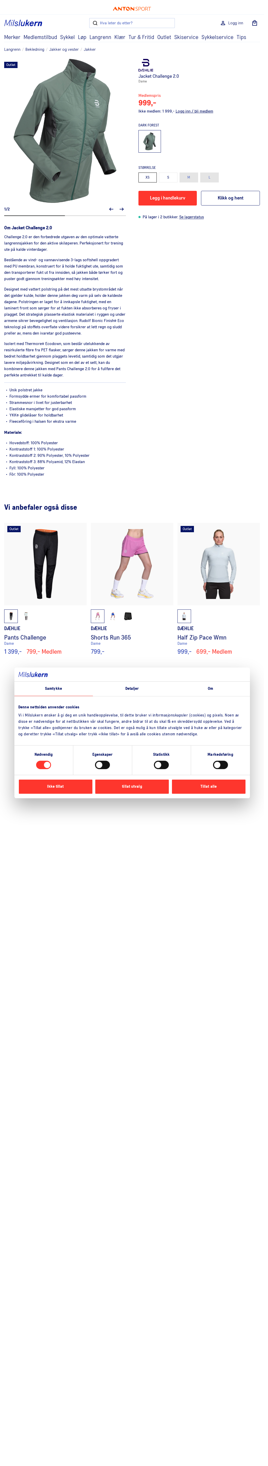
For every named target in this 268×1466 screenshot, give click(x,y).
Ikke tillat (55, 786)
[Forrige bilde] (111, 209)
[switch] (102, 765)
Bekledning (34, 49)
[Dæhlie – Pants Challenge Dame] (45, 589)
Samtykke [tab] (53, 688)
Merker (12, 37)
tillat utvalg (132, 786)
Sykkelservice (217, 37)
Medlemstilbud (40, 37)
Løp (82, 37)
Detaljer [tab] (132, 688)
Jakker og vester (64, 49)
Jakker (90, 49)
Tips (241, 37)
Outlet (164, 37)
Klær (119, 37)
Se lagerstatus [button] (191, 217)
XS (147, 177)
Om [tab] (210, 688)
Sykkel (67, 37)
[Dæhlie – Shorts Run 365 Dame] (132, 589)
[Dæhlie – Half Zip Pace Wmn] (218, 589)
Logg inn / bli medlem (194, 111)
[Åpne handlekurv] (254, 23)
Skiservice (186, 37)
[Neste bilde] (122, 209)
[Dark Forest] (150, 141)
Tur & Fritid (141, 37)
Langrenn (100, 37)
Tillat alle (208, 786)
